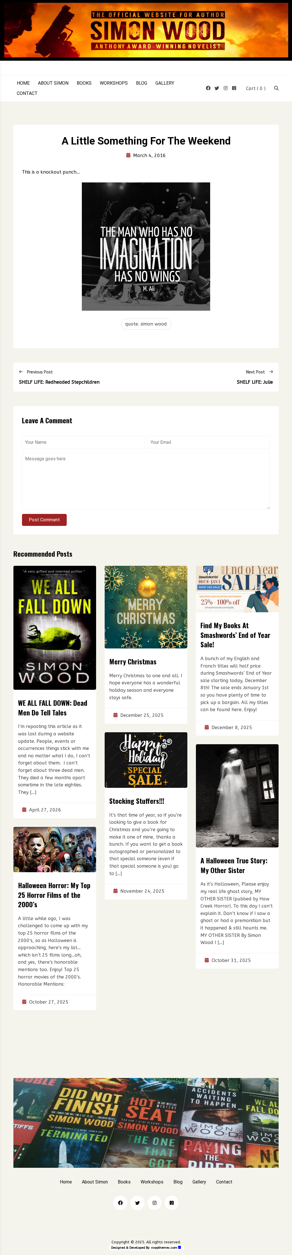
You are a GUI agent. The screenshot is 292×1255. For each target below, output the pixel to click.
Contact (27, 93)
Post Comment (44, 519)
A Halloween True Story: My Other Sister (233, 865)
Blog (141, 83)
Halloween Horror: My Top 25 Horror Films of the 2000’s (54, 894)
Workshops (114, 83)
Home (23, 83)
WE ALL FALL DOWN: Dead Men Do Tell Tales (52, 707)
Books (84, 83)
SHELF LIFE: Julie (255, 382)
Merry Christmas (133, 661)
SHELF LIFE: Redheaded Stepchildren (59, 382)
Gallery (164, 83)
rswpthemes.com (164, 1248)
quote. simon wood (146, 324)
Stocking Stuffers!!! (136, 801)
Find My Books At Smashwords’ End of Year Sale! (235, 634)
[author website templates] (179, 1247)
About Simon (53, 83)
